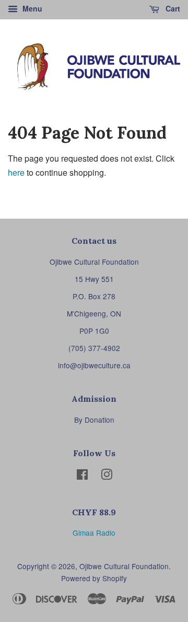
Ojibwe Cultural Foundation (124, 566)
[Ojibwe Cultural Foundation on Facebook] (82, 476)
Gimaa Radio (94, 532)
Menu (31, 8)
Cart (171, 8)
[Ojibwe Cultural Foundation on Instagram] (106, 476)
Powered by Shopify (94, 578)
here (16, 172)
